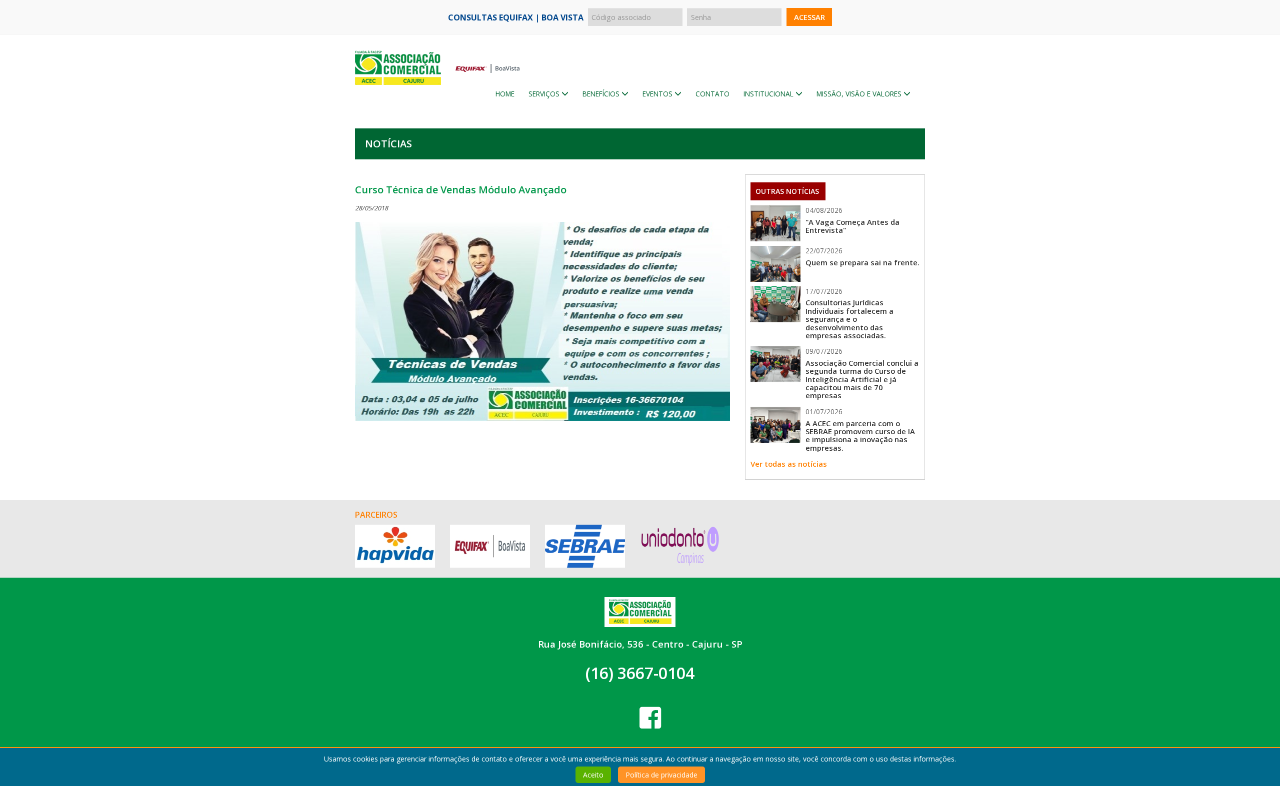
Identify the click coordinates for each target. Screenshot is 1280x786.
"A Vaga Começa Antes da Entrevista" (853, 226)
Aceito (593, 775)
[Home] (437, 53)
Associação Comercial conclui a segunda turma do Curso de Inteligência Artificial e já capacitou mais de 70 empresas (862, 379)
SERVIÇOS (545, 93)
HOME (505, 93)
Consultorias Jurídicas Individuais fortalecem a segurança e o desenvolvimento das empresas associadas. (850, 318)
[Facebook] (650, 718)
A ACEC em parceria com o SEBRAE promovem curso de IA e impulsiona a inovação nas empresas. (860, 435)
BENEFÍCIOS (602, 93)
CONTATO (713, 93)
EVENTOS (658, 93)
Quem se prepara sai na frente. (863, 262)
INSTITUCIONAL (770, 93)
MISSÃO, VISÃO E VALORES (860, 93)
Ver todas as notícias (788, 464)
